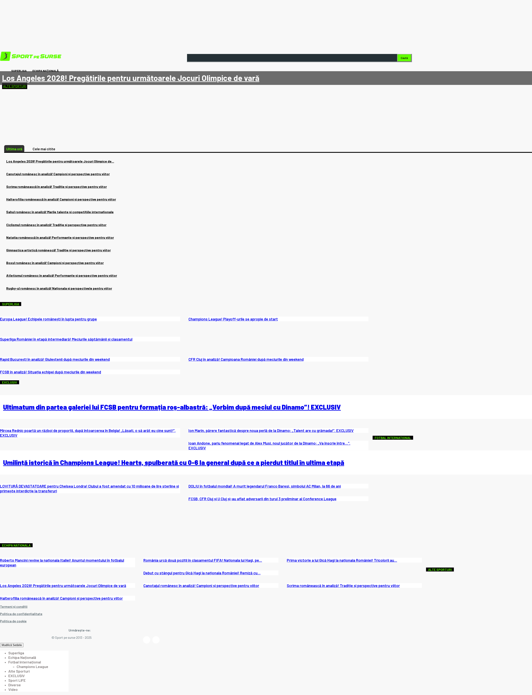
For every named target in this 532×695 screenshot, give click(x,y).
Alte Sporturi (14, 86)
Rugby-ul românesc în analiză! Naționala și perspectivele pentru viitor (59, 288)
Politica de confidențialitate (21, 614)
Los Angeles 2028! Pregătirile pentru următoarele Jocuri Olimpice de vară (130, 78)
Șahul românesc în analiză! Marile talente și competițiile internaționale (60, 212)
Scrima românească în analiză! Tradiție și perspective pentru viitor (56, 186)
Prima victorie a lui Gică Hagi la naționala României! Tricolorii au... (342, 560)
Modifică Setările (12, 645)
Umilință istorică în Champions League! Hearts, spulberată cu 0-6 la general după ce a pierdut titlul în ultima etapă (173, 462)
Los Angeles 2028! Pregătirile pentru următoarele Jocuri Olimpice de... (60, 161)
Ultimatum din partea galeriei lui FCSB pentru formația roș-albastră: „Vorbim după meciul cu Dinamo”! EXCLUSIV (172, 407)
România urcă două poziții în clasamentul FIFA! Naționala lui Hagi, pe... (202, 560)
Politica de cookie (13, 621)
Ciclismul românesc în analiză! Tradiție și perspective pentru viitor (56, 225)
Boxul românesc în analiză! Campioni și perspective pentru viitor (55, 263)
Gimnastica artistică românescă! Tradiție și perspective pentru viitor (58, 250)
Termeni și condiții (13, 606)
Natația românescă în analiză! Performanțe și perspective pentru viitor (60, 237)
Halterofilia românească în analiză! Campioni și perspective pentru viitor (61, 199)
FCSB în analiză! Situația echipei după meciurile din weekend (50, 372)
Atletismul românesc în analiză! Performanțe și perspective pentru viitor (61, 275)
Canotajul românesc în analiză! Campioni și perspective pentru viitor (58, 174)
